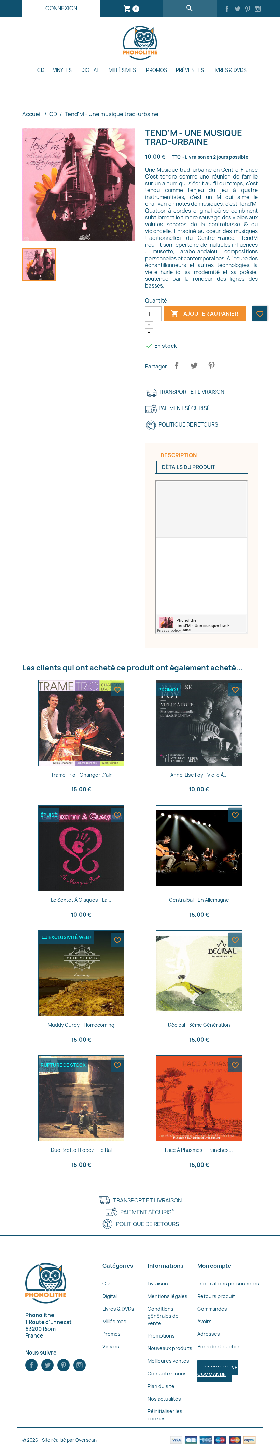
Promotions (161, 1335)
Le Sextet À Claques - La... (81, 900)
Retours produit (216, 1296)
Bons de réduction (219, 1346)
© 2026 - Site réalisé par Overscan (59, 1440)
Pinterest (211, 365)
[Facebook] (227, 9)
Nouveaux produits (170, 1348)
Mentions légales (167, 1296)
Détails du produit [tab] (188, 467)
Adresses (208, 1334)
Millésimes (122, 70)
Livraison (158, 1283)
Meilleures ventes (168, 1361)
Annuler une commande (217, 1370)
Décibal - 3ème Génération (199, 1025)
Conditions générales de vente (163, 1316)
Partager (176, 365)
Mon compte (214, 1265)
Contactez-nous (167, 1373)
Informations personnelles (228, 1283)
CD (40, 70)
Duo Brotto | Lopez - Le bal (81, 1150)
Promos (156, 70)
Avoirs (204, 1321)
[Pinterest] (247, 9)
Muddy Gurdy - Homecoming (81, 1025)
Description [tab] (178, 455)
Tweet (194, 365)
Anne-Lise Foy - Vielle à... (199, 775)
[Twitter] (237, 9)
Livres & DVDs (229, 70)
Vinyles (62, 70)
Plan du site (161, 1386)
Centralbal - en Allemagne (199, 900)
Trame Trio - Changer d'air (81, 775)
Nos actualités (164, 1398)
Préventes (190, 70)
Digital (90, 70)
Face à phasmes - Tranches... (199, 1150)
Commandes (212, 1309)
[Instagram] (258, 9)
